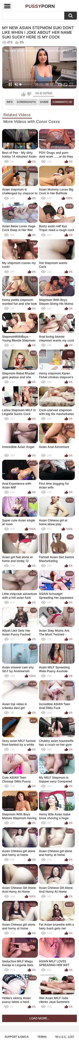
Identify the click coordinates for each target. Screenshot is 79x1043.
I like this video (23, 94)
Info (10, 101)
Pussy (40, 6)
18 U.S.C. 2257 (64, 1036)
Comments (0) (62, 101)
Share (44, 101)
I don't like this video (29, 94)
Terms (42, 1036)
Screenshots (26, 101)
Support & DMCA (17, 1036)
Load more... (39, 1018)
